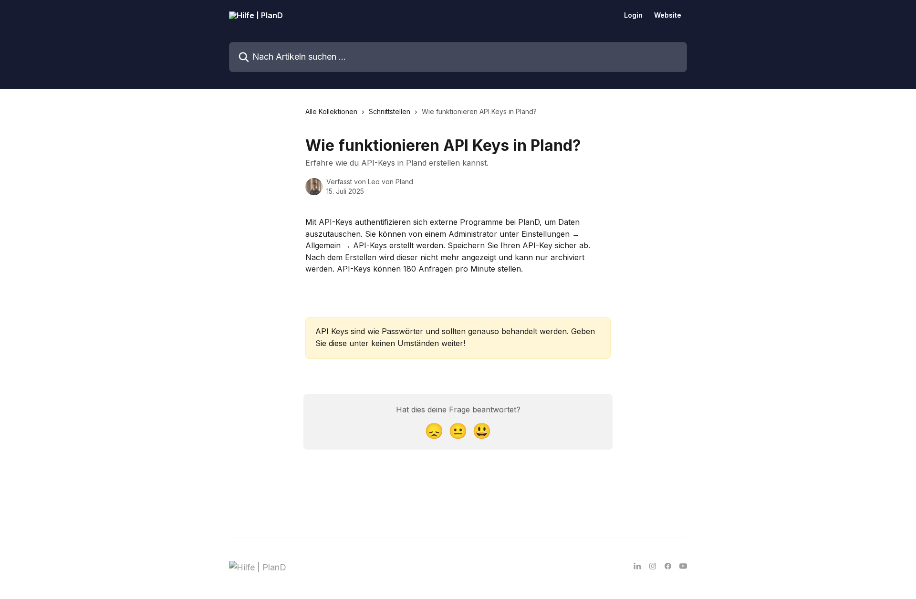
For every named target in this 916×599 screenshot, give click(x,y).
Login (633, 15)
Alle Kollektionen (331, 111)
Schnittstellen (389, 111)
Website (667, 15)
